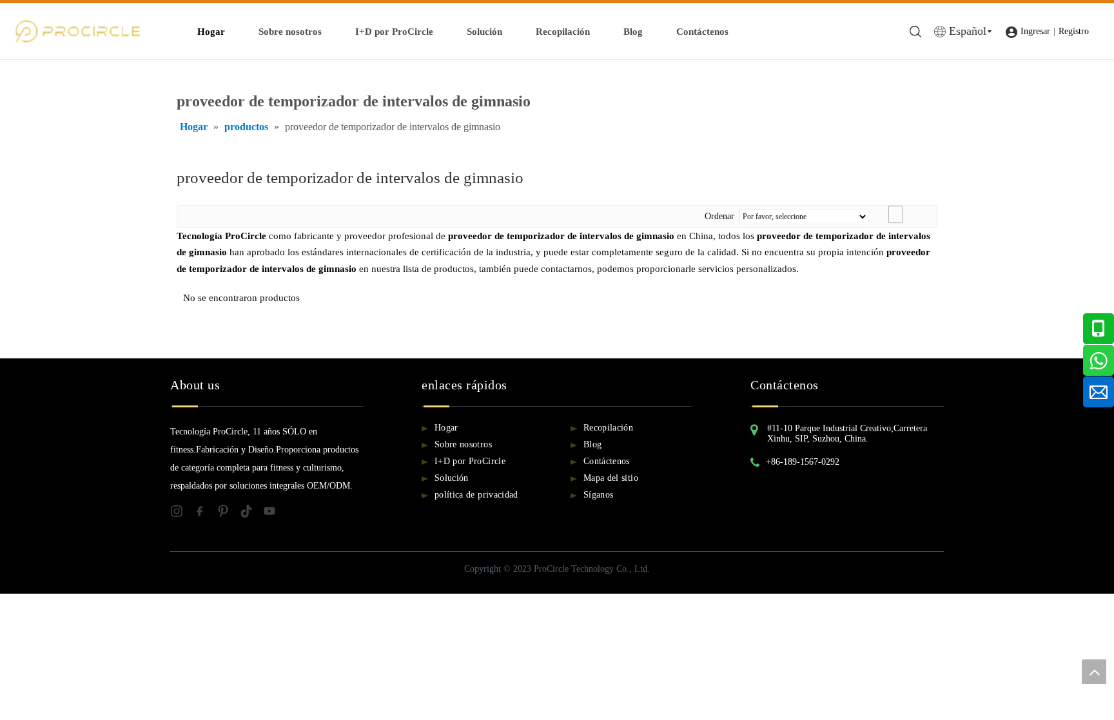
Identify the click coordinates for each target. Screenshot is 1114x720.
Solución (484, 31)
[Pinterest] (228, 513)
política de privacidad (476, 495)
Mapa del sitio (610, 478)
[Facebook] (205, 513)
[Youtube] (273, 513)
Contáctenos (702, 31)
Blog (633, 31)
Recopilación (563, 31)
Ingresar (1035, 31)
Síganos (598, 495)
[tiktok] (251, 513)
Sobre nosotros (290, 31)
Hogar (211, 31)
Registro (1074, 31)
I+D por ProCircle (394, 31)
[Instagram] (181, 513)
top (1094, 671)
